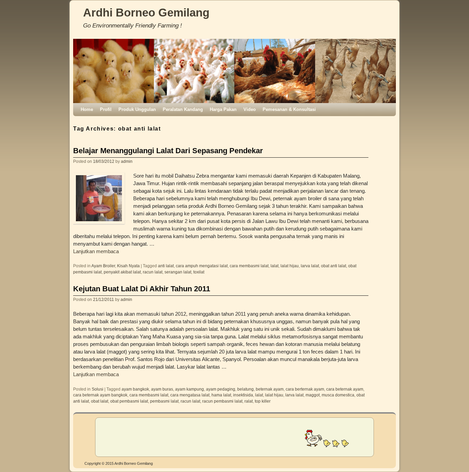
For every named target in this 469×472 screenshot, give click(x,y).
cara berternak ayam (305, 389)
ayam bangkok (135, 389)
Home (87, 109)
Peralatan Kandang (183, 109)
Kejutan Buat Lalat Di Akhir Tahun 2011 (141, 288)
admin (127, 161)
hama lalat (221, 395)
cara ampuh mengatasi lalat (202, 265)
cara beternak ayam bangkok (100, 395)
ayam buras (162, 389)
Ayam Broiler (103, 265)
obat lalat (99, 401)
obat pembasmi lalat (129, 401)
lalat (274, 265)
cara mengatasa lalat (189, 395)
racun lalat (152, 272)
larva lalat (310, 265)
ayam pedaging (220, 389)
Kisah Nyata (128, 265)
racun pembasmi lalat (222, 401)
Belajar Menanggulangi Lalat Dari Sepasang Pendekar (168, 150)
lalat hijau (290, 265)
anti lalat (166, 265)
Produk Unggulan (137, 109)
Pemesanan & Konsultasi (289, 109)
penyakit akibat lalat (122, 272)
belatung (245, 389)
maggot (313, 395)
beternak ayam (270, 389)
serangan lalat (177, 272)
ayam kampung (189, 389)
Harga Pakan (223, 109)
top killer (263, 401)
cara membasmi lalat (249, 265)
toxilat (198, 272)
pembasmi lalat (164, 401)
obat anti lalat (333, 265)
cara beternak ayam (344, 389)
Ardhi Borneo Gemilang (146, 12)
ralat (248, 401)
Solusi (97, 389)
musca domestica (338, 395)
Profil (106, 109)
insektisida (243, 395)
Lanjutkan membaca (96, 251)
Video (249, 109)
